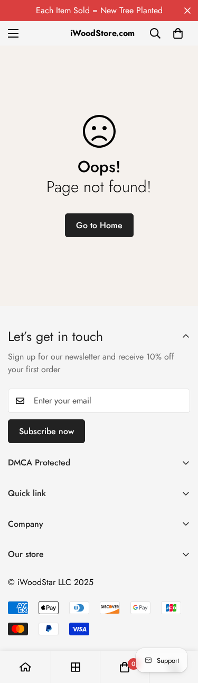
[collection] (75, 667)
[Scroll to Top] (179, 626)
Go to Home (99, 225)
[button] (178, 33)
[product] (25, 667)
